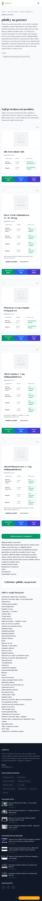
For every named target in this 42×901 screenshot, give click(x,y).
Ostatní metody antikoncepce (13, 704)
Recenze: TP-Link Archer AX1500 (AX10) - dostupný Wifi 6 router (22, 819)
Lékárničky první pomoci (11, 714)
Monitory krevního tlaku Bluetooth (14, 658)
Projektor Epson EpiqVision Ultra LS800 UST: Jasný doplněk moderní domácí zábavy (24, 849)
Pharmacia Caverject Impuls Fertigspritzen (16, 309)
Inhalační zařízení (8, 648)
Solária (4, 721)
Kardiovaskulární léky (9, 712)
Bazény (4, 673)
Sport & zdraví (13, 12)
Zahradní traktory (8, 785)
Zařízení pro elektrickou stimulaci (14, 597)
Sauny (4, 675)
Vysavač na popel (8, 777)
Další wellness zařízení (10, 690)
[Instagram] (13, 887)
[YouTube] (8, 887)
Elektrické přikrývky (9, 636)
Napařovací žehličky (9, 781)
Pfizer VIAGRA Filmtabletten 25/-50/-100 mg (16, 216)
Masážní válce (7, 697)
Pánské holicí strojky (24, 781)
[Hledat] (34, 3)
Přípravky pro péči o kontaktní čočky (15, 655)
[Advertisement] (21, 82)
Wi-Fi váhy (5, 729)
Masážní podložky (8, 631)
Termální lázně (7, 663)
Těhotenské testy (8, 709)
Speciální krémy (7, 724)
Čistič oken (33, 789)
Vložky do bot (7, 619)
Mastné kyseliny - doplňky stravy (14, 621)
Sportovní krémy (8, 677)
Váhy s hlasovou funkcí (10, 726)
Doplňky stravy (7, 609)
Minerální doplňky (8, 682)
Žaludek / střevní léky (9, 646)
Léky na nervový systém (11, 624)
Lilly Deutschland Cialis (14, 151)
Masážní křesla (7, 629)
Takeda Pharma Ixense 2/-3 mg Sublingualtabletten (18, 468)
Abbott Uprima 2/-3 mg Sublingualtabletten (14, 375)
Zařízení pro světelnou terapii (12, 731)
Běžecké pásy (22, 789)
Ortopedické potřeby (10, 702)
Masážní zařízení (8, 653)
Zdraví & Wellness (26, 12)
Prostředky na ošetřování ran (13, 685)
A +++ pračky (20, 785)
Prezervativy (6, 616)
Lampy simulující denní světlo (12, 680)
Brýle (3, 641)
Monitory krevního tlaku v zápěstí (14, 717)
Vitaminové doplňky (9, 668)
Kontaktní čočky (8, 692)
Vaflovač (5, 792)
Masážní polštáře (8, 633)
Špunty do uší (7, 643)
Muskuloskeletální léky (10, 670)
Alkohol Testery (7, 638)
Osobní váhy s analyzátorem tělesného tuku (18, 719)
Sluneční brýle (7, 660)
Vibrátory (5, 665)
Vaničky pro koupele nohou (12, 626)
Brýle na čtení (7, 651)
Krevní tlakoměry (8, 606)
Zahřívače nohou (8, 687)
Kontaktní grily (21, 777)
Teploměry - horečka (9, 611)
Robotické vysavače (9, 789)
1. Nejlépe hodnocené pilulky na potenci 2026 (16, 56)
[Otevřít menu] (38, 3)
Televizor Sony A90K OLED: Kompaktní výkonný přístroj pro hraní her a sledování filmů (24, 840)
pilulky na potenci (8, 707)
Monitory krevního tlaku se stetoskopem (17, 699)
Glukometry (6, 602)
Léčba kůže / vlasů (8, 695)
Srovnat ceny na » (29, 898)
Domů (4, 12)
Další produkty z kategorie (21, 536)
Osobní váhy (6, 614)
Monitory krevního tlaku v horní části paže (17, 599)
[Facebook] (3, 887)
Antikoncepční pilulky (9, 604)
